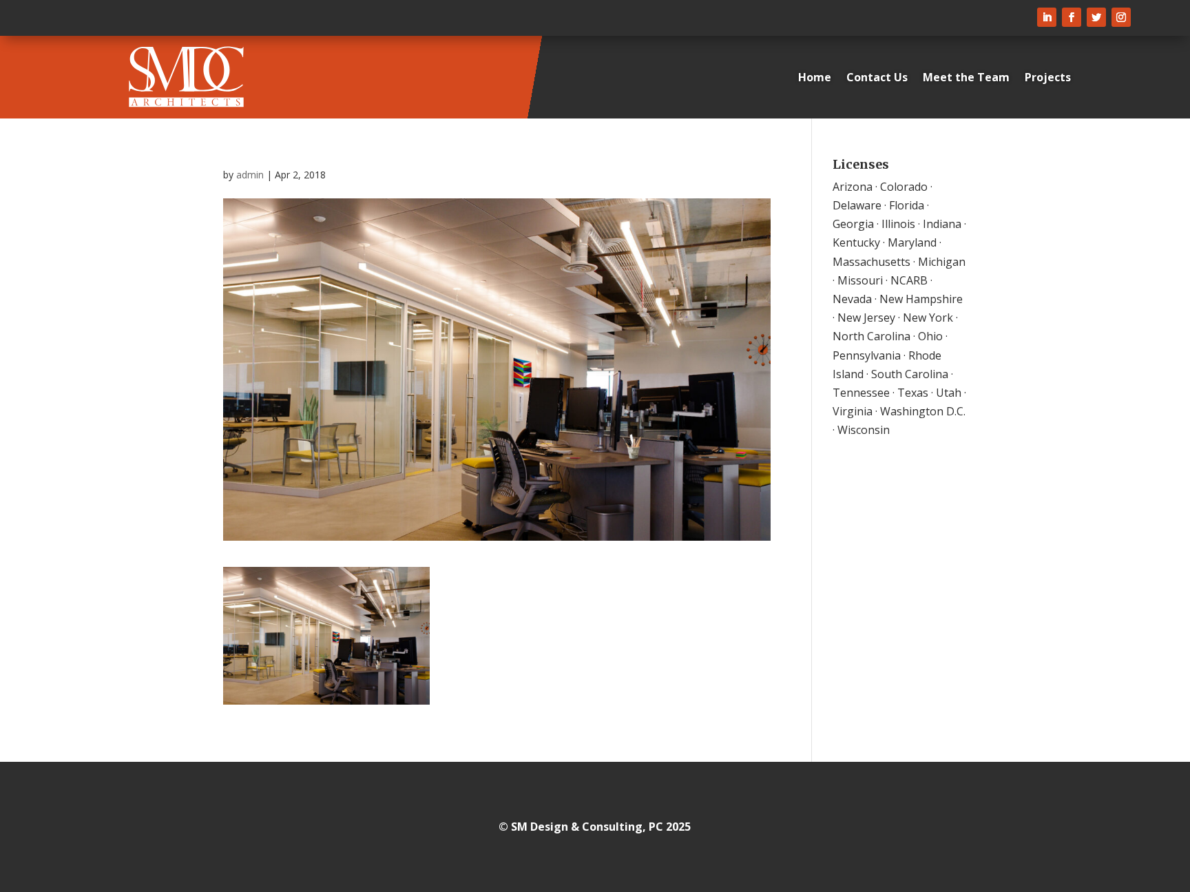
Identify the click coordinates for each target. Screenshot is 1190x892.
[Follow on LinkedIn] (1046, 17)
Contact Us (877, 77)
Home (814, 77)
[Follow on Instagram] (1121, 17)
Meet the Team (966, 77)
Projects (1048, 77)
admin (250, 174)
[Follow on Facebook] (1071, 17)
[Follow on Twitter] (1096, 17)
